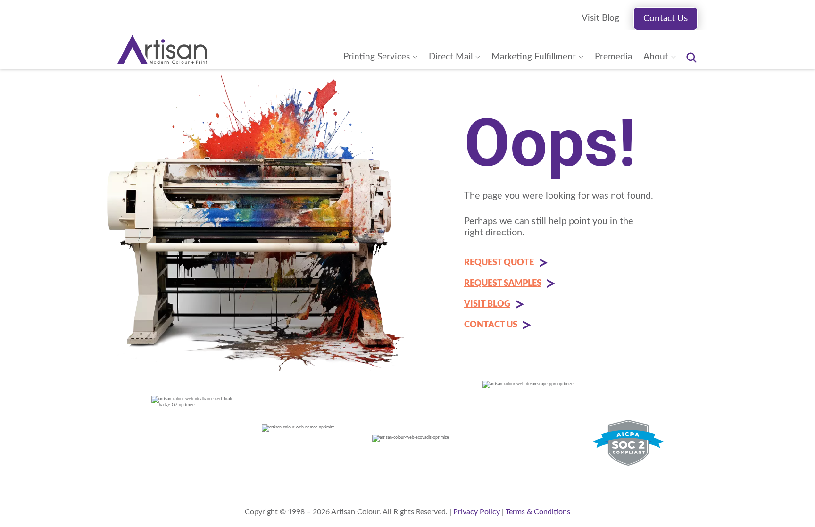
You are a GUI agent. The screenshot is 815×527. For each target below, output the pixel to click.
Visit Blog (600, 18)
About (655, 56)
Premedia (613, 56)
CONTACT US (490, 325)
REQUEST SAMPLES (502, 283)
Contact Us (665, 18)
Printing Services (376, 56)
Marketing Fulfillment (533, 56)
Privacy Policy (476, 512)
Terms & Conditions (538, 512)
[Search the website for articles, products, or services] (691, 57)
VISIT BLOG (487, 304)
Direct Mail (451, 56)
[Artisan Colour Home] (162, 49)
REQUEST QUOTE (499, 263)
